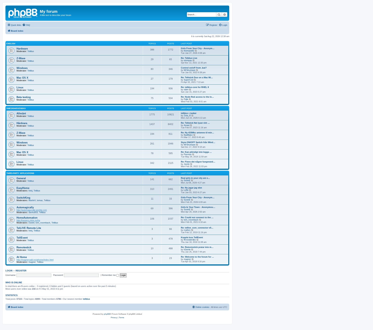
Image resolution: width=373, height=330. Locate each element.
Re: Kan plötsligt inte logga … (196, 152)
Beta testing (24, 97)
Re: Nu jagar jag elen (191, 188)
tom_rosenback (43, 222)
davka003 (33, 212)
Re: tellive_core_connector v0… (197, 228)
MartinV (32, 200)
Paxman (188, 154)
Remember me (109, 275)
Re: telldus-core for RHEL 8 (195, 87)
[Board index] (23, 12)
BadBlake (188, 135)
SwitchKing (23, 197)
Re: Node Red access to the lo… (197, 97)
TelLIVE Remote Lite (29, 228)
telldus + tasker (188, 113)
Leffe (186, 190)
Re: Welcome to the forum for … (197, 257)
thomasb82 (189, 51)
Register (21, 270)
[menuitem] (26, 25)
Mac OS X (22, 77)
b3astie (187, 249)
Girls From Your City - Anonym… (197, 48)
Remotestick (24, 247)
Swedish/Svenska (16, 108)
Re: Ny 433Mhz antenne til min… (197, 132)
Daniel (31, 222)
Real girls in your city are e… (195, 178)
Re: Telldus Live (189, 58)
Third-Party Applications (20, 173)
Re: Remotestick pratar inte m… (197, 247)
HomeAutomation (27, 217)
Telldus (30, 51)
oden (186, 89)
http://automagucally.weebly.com (32, 210)
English (10, 44)
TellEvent (22, 237)
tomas (40, 200)
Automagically (25, 207)
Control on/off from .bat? (194, 68)
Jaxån (187, 164)
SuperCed (188, 80)
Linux (20, 87)
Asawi (186, 125)
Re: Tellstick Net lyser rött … (195, 123)
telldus (86, 299)
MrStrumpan (189, 70)
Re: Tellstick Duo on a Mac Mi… (197, 77)
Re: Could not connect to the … (197, 217)
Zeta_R (187, 115)
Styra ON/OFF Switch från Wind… (198, 142)
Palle (186, 99)
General (21, 178)
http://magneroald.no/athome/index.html (35, 260)
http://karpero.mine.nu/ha (28, 220)
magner (32, 262)
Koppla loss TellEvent (192, 237)
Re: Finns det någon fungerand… (198, 162)
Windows (22, 68)
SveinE (187, 180)
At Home (22, 257)
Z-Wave (21, 58)
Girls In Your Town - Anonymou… (198, 207)
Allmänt (21, 113)
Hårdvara (22, 123)
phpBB (107, 314)
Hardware (22, 48)
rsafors (187, 230)
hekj (30, 190)
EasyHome (23, 188)
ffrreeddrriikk (190, 240)
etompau (188, 60)
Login (8, 270)
